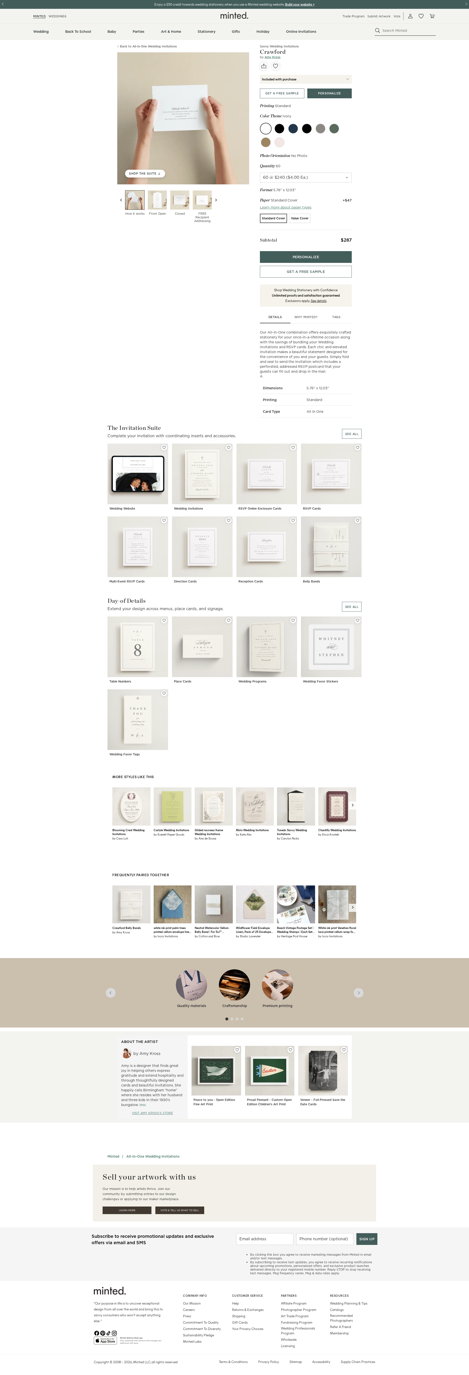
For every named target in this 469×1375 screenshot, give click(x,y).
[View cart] (432, 16)
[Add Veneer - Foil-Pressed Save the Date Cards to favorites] (344, 1050)
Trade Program (353, 16)
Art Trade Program (295, 1316)
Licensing (288, 1345)
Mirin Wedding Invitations (252, 830)
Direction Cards (185, 581)
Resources (339, 1295)
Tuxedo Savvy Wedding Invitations (292, 832)
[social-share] (264, 66)
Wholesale (289, 1339)
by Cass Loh (120, 838)
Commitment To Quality (201, 1322)
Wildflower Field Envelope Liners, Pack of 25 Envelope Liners (253, 930)
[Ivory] (266, 128)
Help (235, 1303)
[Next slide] (216, 200)
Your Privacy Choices (247, 1328)
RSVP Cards (312, 508)
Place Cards (182, 681)
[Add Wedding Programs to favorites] (293, 620)
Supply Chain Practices (358, 1361)
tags (336, 317)
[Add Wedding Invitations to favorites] (229, 447)
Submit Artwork (379, 16)
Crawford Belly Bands (126, 928)
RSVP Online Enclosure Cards (259, 508)
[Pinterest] (103, 1333)
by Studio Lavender (248, 936)
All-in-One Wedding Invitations (153, 1156)
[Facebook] (97, 1333)
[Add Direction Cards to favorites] (229, 520)
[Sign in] (410, 16)
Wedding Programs (252, 681)
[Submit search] (378, 31)
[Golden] (266, 142)
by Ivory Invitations (166, 936)
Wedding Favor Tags (124, 754)
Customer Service (247, 1295)
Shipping (238, 1316)
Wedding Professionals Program (298, 1330)
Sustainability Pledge (198, 1335)
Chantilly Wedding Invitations (337, 830)
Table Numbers (120, 681)
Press (187, 1316)
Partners (289, 1295)
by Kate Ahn (243, 834)
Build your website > (300, 4)
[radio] (273, 218)
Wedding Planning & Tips (348, 1303)
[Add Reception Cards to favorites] (293, 520)
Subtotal (268, 240)
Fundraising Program (296, 1322)
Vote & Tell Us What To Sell (179, 1210)
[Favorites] (421, 16)
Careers (189, 1309)
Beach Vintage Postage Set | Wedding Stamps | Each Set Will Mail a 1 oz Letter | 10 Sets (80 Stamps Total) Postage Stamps (295, 930)
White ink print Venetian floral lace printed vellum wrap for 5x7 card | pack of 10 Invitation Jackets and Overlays (337, 930)
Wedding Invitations (188, 508)
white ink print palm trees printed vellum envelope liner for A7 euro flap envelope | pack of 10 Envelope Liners (172, 930)
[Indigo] (293, 128)
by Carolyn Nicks (288, 838)
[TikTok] (108, 1333)
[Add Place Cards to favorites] (229, 620)
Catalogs (337, 1309)
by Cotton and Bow (207, 936)
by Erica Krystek (328, 834)
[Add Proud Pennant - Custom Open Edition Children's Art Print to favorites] (290, 1050)
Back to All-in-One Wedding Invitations (148, 46)
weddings (57, 16)
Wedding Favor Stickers (320, 681)
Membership (339, 1333)
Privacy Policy (268, 1361)
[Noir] (279, 128)
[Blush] (279, 142)
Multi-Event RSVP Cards (127, 581)
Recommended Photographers (341, 1318)
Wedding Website (122, 508)
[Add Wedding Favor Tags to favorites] (164, 693)
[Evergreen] (334, 128)
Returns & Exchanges (248, 1309)
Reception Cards (250, 581)
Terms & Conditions (233, 1361)
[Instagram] (114, 1333)
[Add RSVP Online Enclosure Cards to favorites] (293, 447)
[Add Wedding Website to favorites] (164, 447)
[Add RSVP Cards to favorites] (358, 447)
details (275, 317)
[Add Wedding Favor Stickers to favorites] (358, 620)
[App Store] (105, 1342)
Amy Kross (272, 57)
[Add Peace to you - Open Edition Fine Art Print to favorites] (237, 1050)
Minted (113, 1156)
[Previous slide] (121, 200)
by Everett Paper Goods (169, 834)
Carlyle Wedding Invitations (171, 830)
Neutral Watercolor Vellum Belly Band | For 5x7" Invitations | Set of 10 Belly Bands (212, 930)
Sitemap (295, 1361)
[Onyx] (307, 128)
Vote (397, 16)
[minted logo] (234, 15)
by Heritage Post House (292, 936)
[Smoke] (320, 128)
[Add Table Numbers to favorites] (164, 620)
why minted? (306, 317)
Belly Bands (311, 581)
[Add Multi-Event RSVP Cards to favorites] (164, 520)
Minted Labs (192, 1341)
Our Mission (192, 1303)
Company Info (195, 1295)
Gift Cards (240, 1322)
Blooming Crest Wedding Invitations (128, 832)
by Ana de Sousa (205, 838)
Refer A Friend (340, 1326)
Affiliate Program (294, 1303)
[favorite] (275, 66)
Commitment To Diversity (202, 1328)
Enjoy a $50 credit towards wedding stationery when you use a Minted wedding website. (219, 4)
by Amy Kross (121, 932)
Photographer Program (298, 1309)
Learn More (127, 1210)
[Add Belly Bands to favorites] (358, 520)
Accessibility (321, 1361)
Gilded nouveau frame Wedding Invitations (209, 832)
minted (39, 16)
